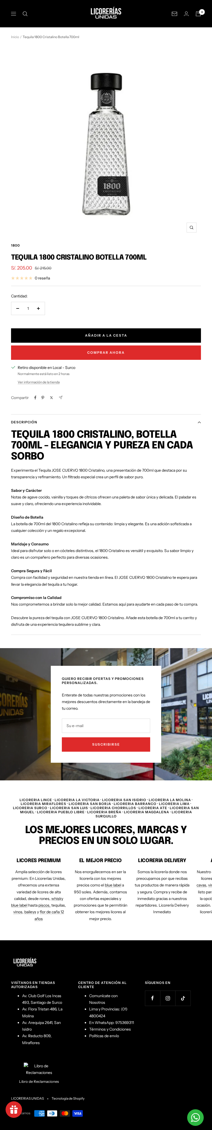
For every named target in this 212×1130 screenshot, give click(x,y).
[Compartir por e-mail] (60, 397)
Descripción (24, 422)
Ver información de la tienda (39, 382)
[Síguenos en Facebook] (152, 998)
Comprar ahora (106, 352)
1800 (15, 245)
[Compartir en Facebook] (35, 398)
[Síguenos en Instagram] (167, 998)
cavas (201, 885)
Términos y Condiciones (110, 1029)
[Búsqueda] (25, 13)
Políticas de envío (104, 1035)
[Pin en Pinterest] (42, 398)
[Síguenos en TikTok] (182, 998)
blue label (113, 885)
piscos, (44, 905)
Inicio (15, 37)
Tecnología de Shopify (68, 1098)
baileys (30, 911)
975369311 (124, 1022)
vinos (17, 911)
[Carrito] (198, 13)
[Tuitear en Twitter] (51, 398)
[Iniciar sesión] (186, 13)
